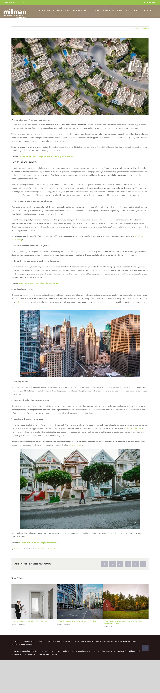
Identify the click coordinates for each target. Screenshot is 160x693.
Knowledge (41, 549)
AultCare (110, 641)
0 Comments (51, 549)
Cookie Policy (100, 641)
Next (145, 28)
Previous (137, 28)
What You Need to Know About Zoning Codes (124, 621)
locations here (51, 654)
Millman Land (17, 549)
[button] (13, 606)
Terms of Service (73, 641)
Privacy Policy (87, 641)
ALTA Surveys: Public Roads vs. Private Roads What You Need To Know (78, 622)
